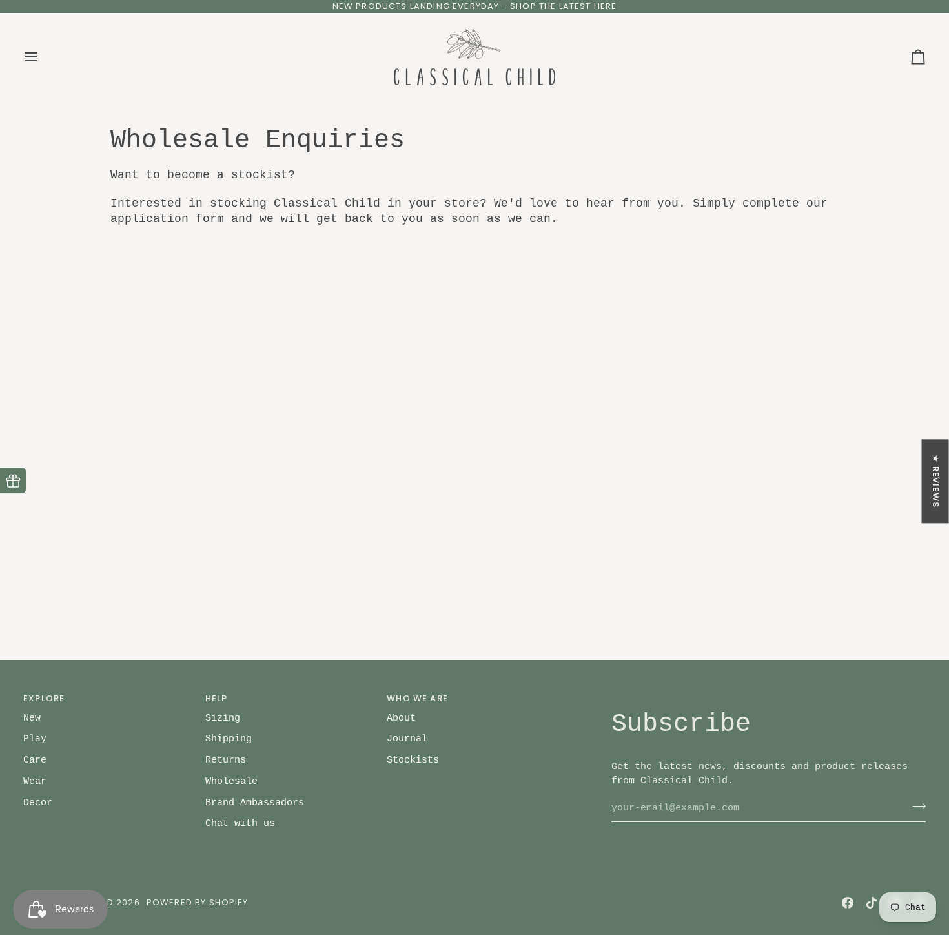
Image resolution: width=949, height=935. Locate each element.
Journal (407, 739)
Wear (34, 781)
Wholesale (231, 781)
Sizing (222, 718)
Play (34, 739)
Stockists (413, 760)
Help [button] (216, 698)
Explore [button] (44, 698)
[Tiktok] (871, 903)
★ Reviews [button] (936, 481)
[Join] (915, 806)
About (401, 718)
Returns (225, 760)
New (32, 718)
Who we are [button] (417, 698)
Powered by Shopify (197, 902)
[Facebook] (847, 903)
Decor (37, 802)
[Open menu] (42, 57)
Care (34, 760)
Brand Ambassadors (254, 802)
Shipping (228, 739)
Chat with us (240, 823)
